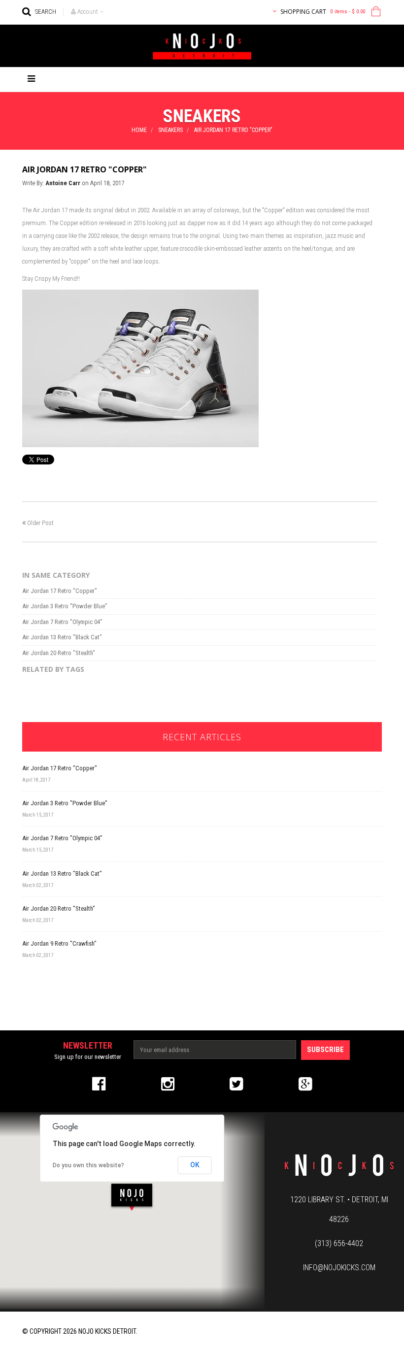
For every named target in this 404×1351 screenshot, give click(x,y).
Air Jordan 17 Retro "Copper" (59, 590)
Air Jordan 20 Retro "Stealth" (58, 653)
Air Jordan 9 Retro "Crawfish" (59, 943)
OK (195, 1165)
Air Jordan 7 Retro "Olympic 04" (62, 622)
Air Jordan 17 (49, 210)
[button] (131, 1197)
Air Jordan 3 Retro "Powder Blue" (64, 606)
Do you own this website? (88, 1165)
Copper (273, 210)
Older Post (40, 523)
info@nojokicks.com (339, 1267)
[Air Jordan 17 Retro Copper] (140, 367)
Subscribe (325, 1049)
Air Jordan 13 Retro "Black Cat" (62, 637)
